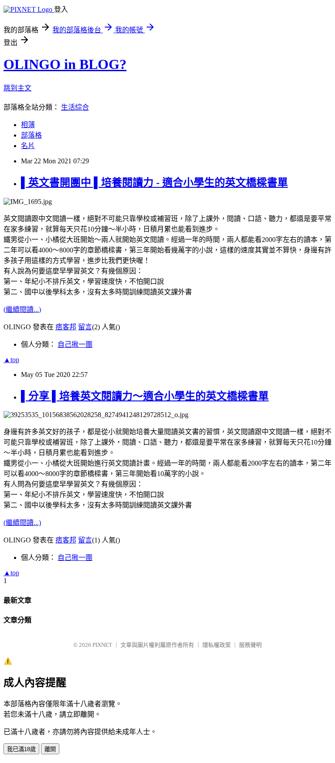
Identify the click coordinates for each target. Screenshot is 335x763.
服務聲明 (250, 645)
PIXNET (102, 645)
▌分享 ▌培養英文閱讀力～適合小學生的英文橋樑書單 (145, 396)
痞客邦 (65, 327)
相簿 (28, 124)
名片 (28, 145)
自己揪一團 (75, 344)
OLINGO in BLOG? (64, 64)
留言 (85, 327)
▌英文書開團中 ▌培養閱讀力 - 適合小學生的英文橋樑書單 (154, 182)
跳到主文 (17, 88)
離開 (50, 749)
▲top (11, 359)
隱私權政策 (216, 645)
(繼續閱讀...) (22, 309)
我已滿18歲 (21, 749)
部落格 (31, 135)
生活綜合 (75, 107)
